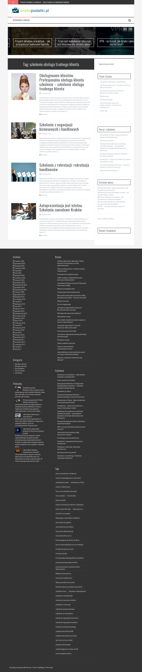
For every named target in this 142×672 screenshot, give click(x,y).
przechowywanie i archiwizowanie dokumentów (68, 568)
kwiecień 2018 (20, 328)
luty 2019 (18, 306)
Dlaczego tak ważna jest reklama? (69, 313)
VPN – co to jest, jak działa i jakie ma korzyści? (113, 42)
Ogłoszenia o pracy (64, 317)
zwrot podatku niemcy (63, 653)
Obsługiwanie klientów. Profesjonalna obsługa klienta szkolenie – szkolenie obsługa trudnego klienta (61, 81)
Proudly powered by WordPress (20, 667)
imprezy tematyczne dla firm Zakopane (69, 505)
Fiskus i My (103, 111)
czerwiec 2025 (20, 268)
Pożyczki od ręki (61, 553)
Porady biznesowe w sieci (65, 549)
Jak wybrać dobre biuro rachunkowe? (113, 82)
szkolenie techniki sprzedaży (66, 627)
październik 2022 (21, 285)
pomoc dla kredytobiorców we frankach (69, 545)
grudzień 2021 (20, 287)
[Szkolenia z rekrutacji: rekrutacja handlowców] (23, 172)
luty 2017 (18, 349)
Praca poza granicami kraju (66, 331)
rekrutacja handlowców (64, 578)
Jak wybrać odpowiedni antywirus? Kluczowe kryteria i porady (33, 431)
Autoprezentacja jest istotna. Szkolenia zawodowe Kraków (61, 207)
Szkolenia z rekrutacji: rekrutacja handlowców (64, 167)
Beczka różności (21, 364)
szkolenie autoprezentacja (65, 609)
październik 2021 (21, 290)
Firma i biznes (20, 371)
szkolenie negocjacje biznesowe (67, 618)
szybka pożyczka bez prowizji (66, 636)
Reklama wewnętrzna (63, 573)
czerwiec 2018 (20, 323)
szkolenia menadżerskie (64, 596)
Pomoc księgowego (64, 304)
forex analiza (60, 496)
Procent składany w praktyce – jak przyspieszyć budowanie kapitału (28, 42)
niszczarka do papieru (63, 522)
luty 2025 (18, 273)
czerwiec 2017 (20, 344)
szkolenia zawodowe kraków (66, 600)
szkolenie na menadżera (64, 613)
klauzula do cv (78, 509)
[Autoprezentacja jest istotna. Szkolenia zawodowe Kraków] (23, 211)
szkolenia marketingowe (77, 591)
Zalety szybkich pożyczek (66, 343)
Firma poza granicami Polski (33, 400)
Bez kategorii (19, 368)
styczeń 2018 (19, 335)
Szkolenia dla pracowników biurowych (69, 587)
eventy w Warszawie (63, 487)
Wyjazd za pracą (63, 301)
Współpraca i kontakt (21, 20)
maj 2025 (18, 271)
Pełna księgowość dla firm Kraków (67, 540)
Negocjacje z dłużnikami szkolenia (68, 518)
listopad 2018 (19, 311)
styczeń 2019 (19, 309)
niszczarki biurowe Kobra (64, 527)
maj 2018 (18, 325)
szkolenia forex (61, 591)
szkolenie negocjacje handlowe (66, 622)
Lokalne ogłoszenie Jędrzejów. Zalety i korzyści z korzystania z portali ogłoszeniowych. (70, 263)
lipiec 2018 (18, 321)
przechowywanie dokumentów (66, 562)
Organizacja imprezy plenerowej (68, 292)
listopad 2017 (19, 340)
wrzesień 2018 (20, 316)
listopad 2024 (19, 275)
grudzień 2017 (20, 337)
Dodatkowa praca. (29, 388)
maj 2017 (18, 347)
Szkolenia (44, 114)
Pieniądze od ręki (63, 340)
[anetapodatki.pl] (30, 10)
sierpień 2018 (19, 318)
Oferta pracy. (104, 96)
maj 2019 (18, 302)
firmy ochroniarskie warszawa (66, 491)
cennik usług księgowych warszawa (68, 478)
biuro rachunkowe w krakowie (66, 473)
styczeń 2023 (19, 280)
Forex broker (71, 496)
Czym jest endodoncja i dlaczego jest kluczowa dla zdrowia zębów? (44, 2)
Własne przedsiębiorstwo (66, 289)
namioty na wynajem (63, 513)
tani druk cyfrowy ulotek (64, 640)
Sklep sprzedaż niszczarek (65, 582)
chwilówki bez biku (62, 482)
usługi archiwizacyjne (63, 645)
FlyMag (40, 667)
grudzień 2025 (20, 263)
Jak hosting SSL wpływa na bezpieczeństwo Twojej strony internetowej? (110, 105)
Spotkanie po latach (107, 140)
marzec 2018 (19, 330)
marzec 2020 (19, 292)
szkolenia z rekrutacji (63, 605)
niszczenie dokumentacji (64, 531)
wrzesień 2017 (20, 342)
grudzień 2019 (20, 294)
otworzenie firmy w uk (63, 536)
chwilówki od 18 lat (77, 482)
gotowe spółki (60, 500)
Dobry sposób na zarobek (109, 170)
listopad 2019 (19, 297)
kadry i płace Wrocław (63, 509)
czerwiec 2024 (20, 278)
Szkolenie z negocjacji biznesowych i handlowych (59, 127)
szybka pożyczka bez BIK (64, 631)
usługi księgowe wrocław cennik (67, 649)
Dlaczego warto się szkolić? (66, 452)
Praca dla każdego (106, 100)
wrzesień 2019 (20, 299)
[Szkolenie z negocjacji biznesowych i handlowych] (23, 130)
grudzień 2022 (20, 283)
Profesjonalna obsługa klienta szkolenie (70, 558)
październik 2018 (21, 313)
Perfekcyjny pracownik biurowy (68, 438)
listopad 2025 (19, 266)
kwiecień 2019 (20, 304)
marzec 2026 (19, 261)
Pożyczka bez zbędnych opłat (67, 274)
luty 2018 (18, 333)
